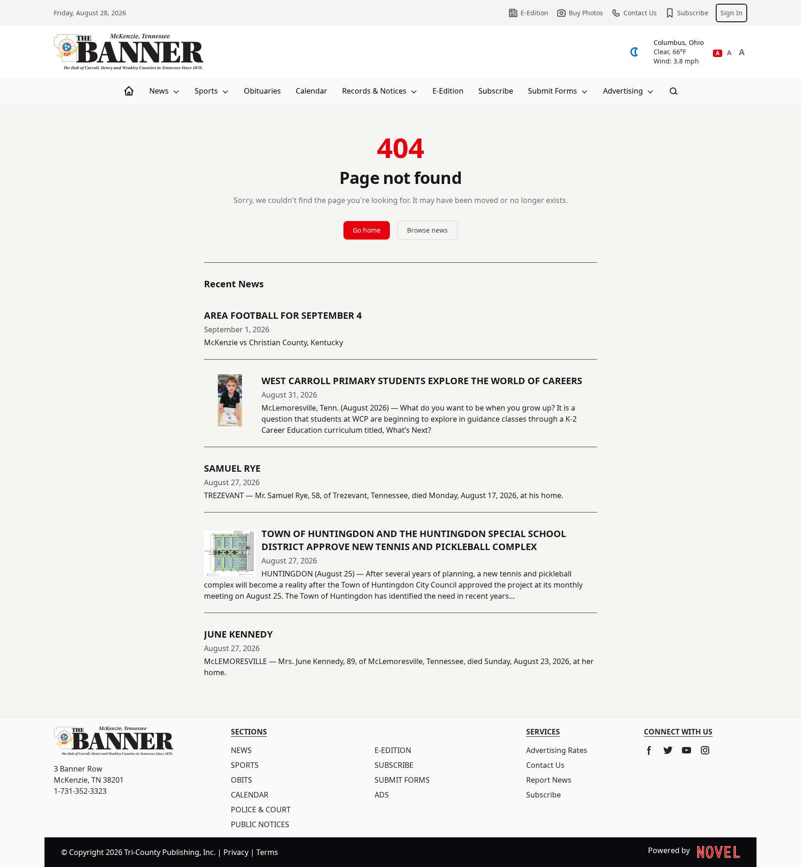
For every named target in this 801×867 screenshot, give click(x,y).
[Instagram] (705, 750)
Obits (241, 780)
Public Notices (260, 824)
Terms (267, 852)
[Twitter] (668, 750)
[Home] (129, 91)
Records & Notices (375, 91)
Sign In (731, 12)
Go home (367, 230)
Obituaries (262, 91)
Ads (382, 795)
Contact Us (640, 12)
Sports (207, 91)
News (160, 91)
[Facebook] (649, 750)
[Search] (673, 91)
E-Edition (534, 12)
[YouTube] (686, 750)
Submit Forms (553, 91)
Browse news (427, 230)
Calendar (311, 91)
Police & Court (261, 809)
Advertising (624, 91)
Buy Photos (586, 12)
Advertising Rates (556, 750)
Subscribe (692, 12)
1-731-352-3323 (80, 791)
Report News (549, 780)
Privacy (235, 852)
